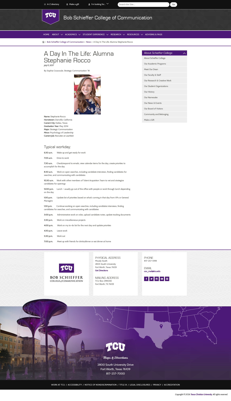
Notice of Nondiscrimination (101, 384)
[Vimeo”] (167, 279)
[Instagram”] (157, 279)
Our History (149, 92)
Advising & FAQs (153, 34)
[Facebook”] (146, 279)
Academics (71, 34)
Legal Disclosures (140, 384)
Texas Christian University (201, 394)
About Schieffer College (154, 58)
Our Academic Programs (155, 63)
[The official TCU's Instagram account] (13, 395)
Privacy (157, 384)
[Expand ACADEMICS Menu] (79, 34)
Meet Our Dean (151, 69)
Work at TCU (58, 384)
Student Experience (94, 34)
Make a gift (74, 4)
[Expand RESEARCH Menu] (124, 34)
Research (116, 34)
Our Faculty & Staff (152, 75)
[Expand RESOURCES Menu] (142, 34)
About (55, 34)
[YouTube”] (162, 279)
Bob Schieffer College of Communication (107, 17)
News (88, 42)
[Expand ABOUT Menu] (62, 34)
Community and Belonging (156, 114)
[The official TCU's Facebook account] (5, 395)
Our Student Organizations (156, 86)
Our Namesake (150, 97)
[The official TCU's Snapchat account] (21, 395)
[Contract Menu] (184, 53)
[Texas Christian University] (50, 17)
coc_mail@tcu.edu (152, 271)
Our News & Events (153, 103)
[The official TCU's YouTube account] (29, 395)
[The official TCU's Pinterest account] (17, 395)
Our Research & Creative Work (157, 80)
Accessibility (75, 384)
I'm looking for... (98, 4)
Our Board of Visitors (153, 108)
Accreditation (172, 384)
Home (46, 34)
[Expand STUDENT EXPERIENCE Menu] (107, 34)
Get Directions (101, 270)
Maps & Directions (115, 358)
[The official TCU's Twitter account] (25, 395)
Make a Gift (149, 120)
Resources (133, 34)
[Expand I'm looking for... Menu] (107, 4)
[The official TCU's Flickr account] (9, 395)
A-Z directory (53, 4)
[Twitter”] (151, 279)
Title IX (123, 384)
